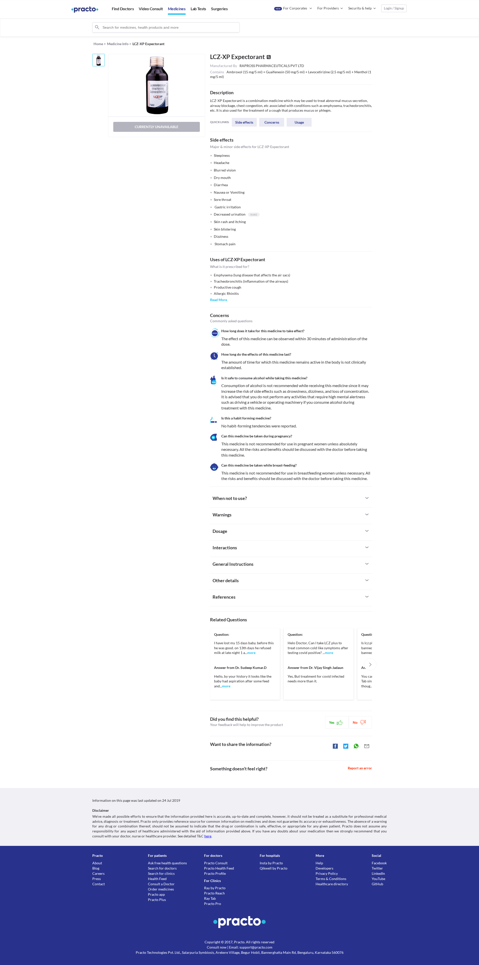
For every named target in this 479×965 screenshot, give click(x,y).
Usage (299, 122)
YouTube (378, 879)
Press (96, 879)
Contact (98, 884)
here (207, 836)
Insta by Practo (271, 863)
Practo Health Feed (219, 868)
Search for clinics (161, 873)
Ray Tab (210, 898)
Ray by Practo (215, 888)
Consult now (217, 947)
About (97, 863)
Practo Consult (216, 863)
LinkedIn (378, 873)
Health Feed (157, 879)
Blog (95, 868)
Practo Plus (157, 899)
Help (319, 863)
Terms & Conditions (331, 879)
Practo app (156, 894)
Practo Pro (212, 903)
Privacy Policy (327, 873)
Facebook (379, 863)
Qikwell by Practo (273, 868)
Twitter (377, 868)
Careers (98, 873)
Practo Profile (215, 873)
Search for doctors (162, 868)
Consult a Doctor (161, 884)
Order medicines (161, 889)
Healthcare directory (332, 884)
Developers (324, 868)
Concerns (271, 122)
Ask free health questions (167, 863)
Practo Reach (214, 893)
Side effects (244, 122)
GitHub (377, 884)
